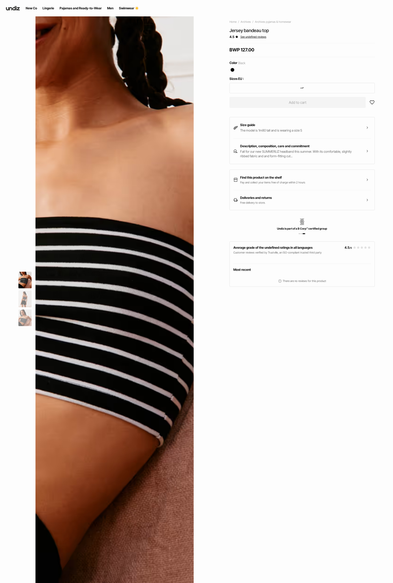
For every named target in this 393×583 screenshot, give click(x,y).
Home (233, 21)
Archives (246, 21)
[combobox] (302, 88)
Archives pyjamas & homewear (273, 21)
